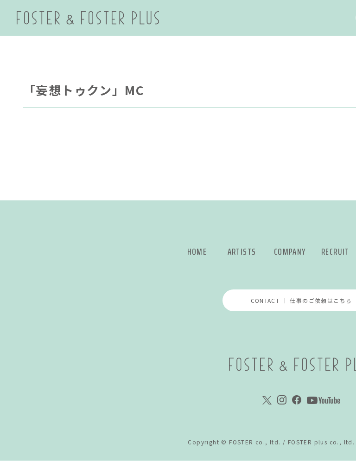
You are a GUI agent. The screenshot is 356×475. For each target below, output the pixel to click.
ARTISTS (242, 252)
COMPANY (290, 252)
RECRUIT (335, 252)
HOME (197, 252)
